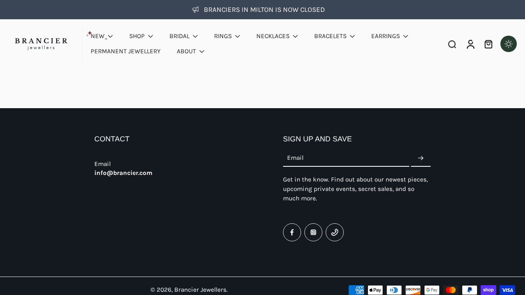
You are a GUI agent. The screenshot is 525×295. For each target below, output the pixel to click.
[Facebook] (292, 232)
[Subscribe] (421, 158)
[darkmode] (508, 44)
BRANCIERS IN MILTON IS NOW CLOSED (264, 9)
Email (295, 158)
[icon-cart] (488, 44)
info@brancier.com (123, 173)
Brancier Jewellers (200, 289)
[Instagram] (313, 232)
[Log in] (470, 43)
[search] (452, 44)
